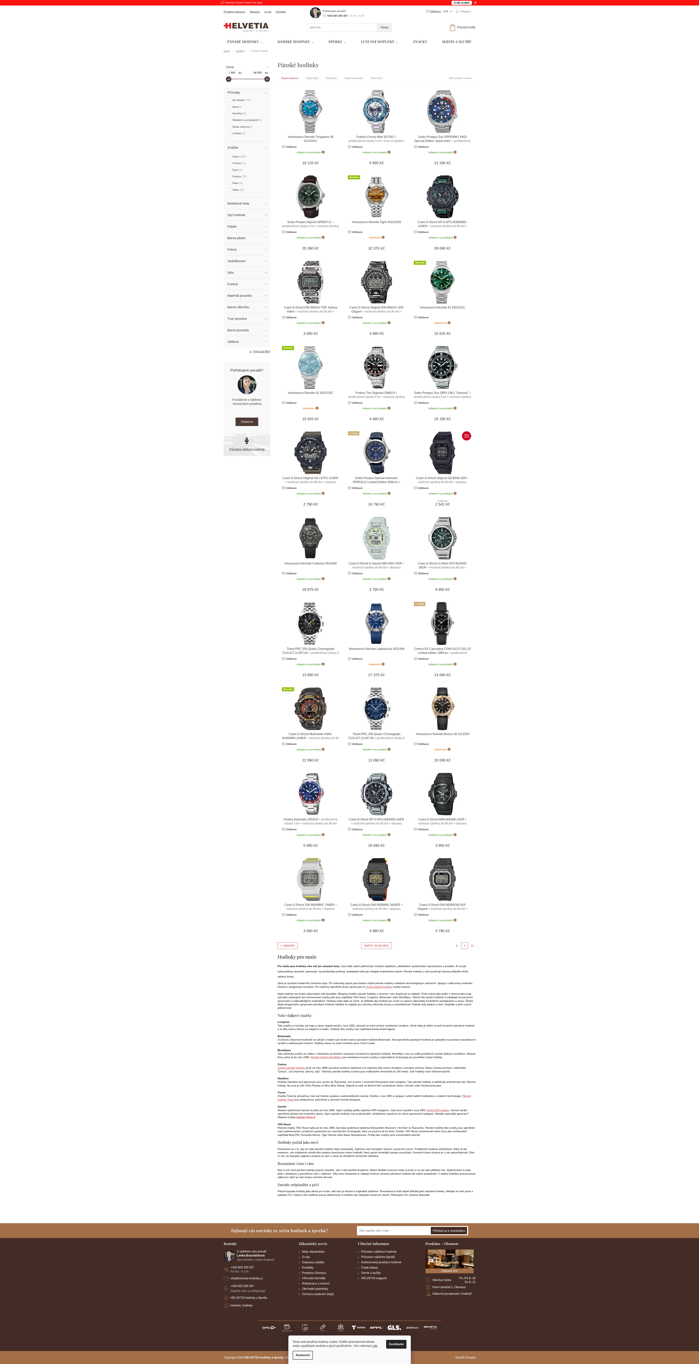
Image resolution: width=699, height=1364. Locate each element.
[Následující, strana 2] (464, 945)
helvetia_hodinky (241, 1305)
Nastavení (303, 1355)
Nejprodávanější (353, 78)
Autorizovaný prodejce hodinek (381, 1262)
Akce (236, 106)
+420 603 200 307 (242, 1267)
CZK (446, 11)
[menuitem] (245, 41)
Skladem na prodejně (246, 119)
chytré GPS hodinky (438, 1110)
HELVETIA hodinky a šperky (248, 1297)
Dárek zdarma (241, 126)
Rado (237, 183)
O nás (267, 11)
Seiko (237, 189)
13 (472, 945)
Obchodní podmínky (315, 1288)
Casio (238, 156)
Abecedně (376, 78)
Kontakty (281, 11)
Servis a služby (371, 1272)
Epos (236, 169)
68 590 (258, 72)
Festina (239, 176)
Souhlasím (396, 1344)
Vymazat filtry (261, 351)
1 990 (232, 72)
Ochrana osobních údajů (318, 1294)
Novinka (239, 113)
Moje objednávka (313, 1251)
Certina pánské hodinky (291, 1067)
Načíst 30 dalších (376, 945)
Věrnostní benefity (313, 1278)
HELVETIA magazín (374, 1278)
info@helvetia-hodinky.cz (246, 1278)
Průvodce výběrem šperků (378, 1257)
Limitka (238, 133)
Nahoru (289, 945)
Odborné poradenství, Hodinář (451, 1293)
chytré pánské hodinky (379, 986)
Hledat (384, 27)
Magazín (255, 11)
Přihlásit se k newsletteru (449, 1230)
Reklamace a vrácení (315, 1283)
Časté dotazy (369, 1267)
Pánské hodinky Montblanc (326, 1057)
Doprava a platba (313, 1262)
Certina (238, 163)
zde (375, 1345)
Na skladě (241, 100)
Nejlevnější (312, 78)
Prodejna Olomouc (234, 11)
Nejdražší (331, 78)
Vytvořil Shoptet (465, 1357)
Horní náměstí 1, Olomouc (449, 1287)
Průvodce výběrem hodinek (247, 449)
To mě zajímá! (462, 3)
